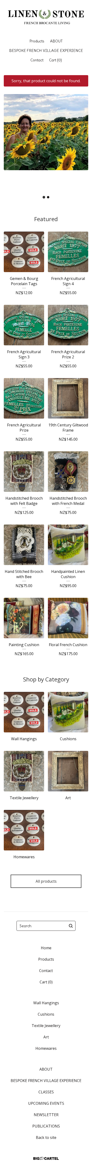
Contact (36, 60)
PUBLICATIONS (46, 1126)
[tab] (44, 197)
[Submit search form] (71, 926)
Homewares (46, 1048)
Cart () (55, 60)
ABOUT (56, 41)
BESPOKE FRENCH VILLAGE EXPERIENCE (46, 50)
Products (36, 41)
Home (46, 947)
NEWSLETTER (46, 1114)
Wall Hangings (46, 1002)
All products (46, 881)
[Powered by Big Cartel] (46, 1158)
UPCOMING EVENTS (46, 1103)
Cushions (46, 1014)
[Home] (46, 17)
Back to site (46, 1137)
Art (46, 1037)
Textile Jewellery (46, 1025)
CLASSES (46, 1092)
